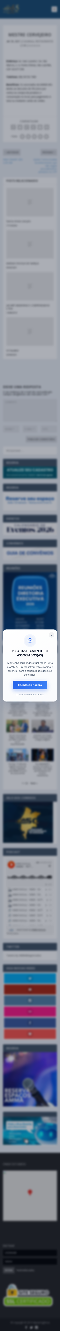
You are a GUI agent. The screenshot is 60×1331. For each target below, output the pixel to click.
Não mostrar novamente (31, 694)
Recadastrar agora (30, 685)
